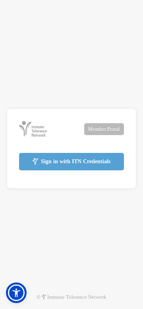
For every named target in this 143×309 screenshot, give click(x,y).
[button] (16, 292)
